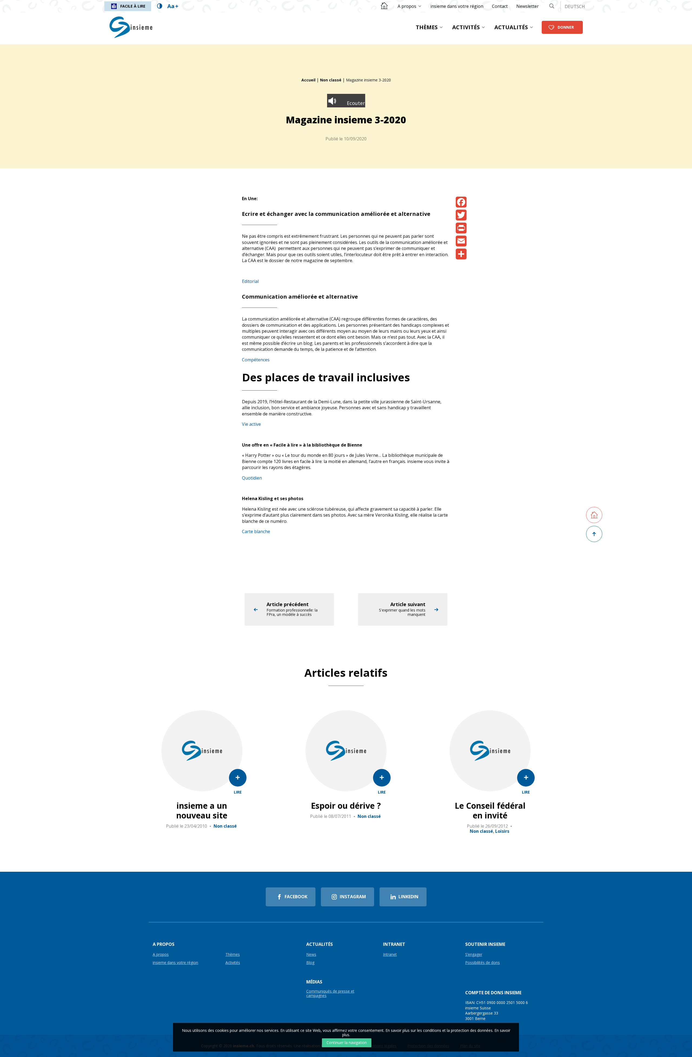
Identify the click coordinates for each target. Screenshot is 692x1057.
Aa (172, 6)
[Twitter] (461, 215)
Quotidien (252, 478)
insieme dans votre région (456, 6)
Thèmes (427, 27)
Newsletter (527, 6)
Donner (566, 27)
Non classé (330, 79)
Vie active (251, 424)
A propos (407, 6)
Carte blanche (256, 531)
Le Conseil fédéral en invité (490, 810)
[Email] (461, 240)
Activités (466, 27)
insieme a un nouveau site (201, 810)
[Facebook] (461, 202)
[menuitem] (409, 6)
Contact (500, 6)
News (311, 954)
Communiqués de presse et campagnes (330, 993)
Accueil (308, 79)
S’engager (473, 954)
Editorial (250, 281)
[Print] (461, 228)
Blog (310, 962)
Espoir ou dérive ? (346, 806)
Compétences (256, 360)
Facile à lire (132, 6)
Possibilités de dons (482, 962)
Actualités (511, 27)
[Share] (461, 253)
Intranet (390, 954)
